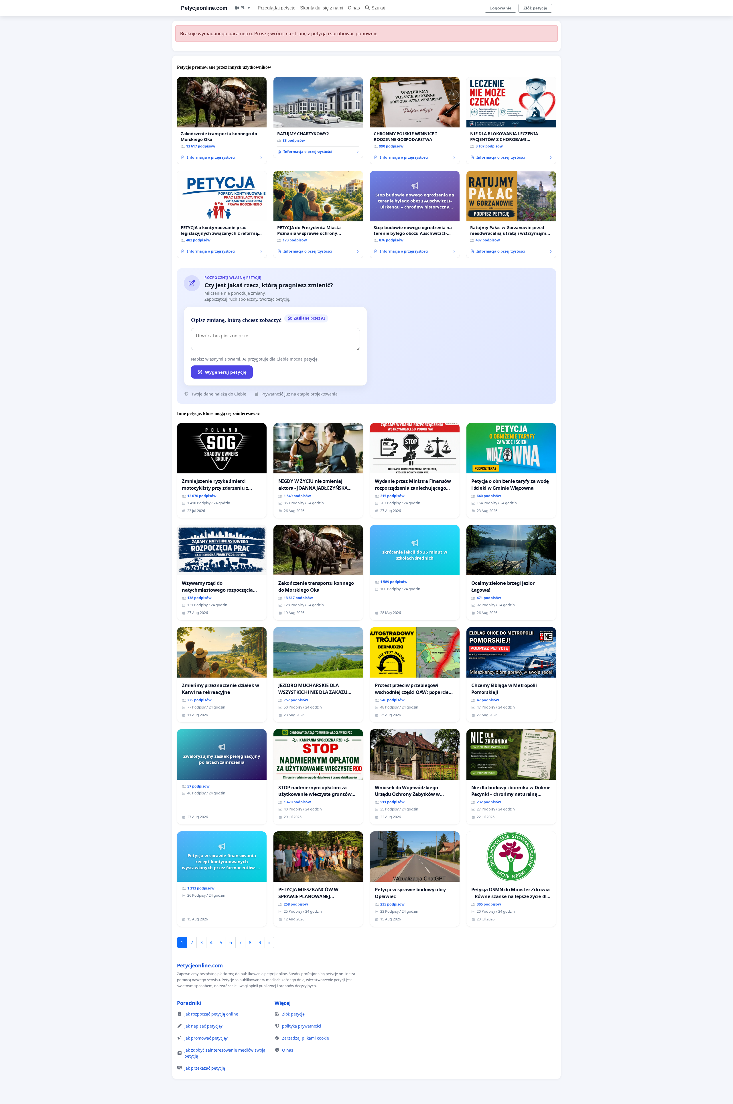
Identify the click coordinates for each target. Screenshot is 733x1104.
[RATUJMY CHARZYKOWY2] (318, 117)
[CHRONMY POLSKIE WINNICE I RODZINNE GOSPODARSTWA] (415, 120)
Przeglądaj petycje (276, 7)
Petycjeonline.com (204, 8)
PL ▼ (246, 7)
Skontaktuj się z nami (321, 7)
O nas (354, 7)
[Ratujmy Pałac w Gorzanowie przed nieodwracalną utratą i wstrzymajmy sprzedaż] (511, 214)
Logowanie (500, 8)
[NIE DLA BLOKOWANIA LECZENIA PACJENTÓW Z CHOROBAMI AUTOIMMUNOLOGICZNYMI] (511, 120)
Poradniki (189, 1002)
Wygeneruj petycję (226, 372)
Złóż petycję (535, 8)
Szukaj (378, 7)
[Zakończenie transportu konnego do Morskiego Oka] (222, 120)
